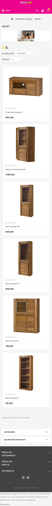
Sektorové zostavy (24, 19)
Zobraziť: (5, 59)
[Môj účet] (42, 10)
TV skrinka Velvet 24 (13, 112)
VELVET (38, 19)
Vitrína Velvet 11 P (12, 284)
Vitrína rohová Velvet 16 (15, 169)
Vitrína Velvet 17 (12, 398)
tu (34, 500)
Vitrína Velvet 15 (12, 341)
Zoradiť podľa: (8, 53)
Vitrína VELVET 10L (12, 226)
